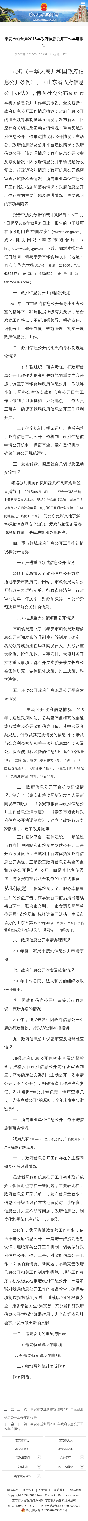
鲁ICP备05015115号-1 (22, 1506)
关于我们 (44, 1490)
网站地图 (75, 1490)
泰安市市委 (22, 1440)
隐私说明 (13, 1490)
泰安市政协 (22, 1449)
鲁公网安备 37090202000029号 (46, 1510)
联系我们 (59, 1490)
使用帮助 (28, 1490)
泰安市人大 (65, 1440)
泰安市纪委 (65, 1449)
